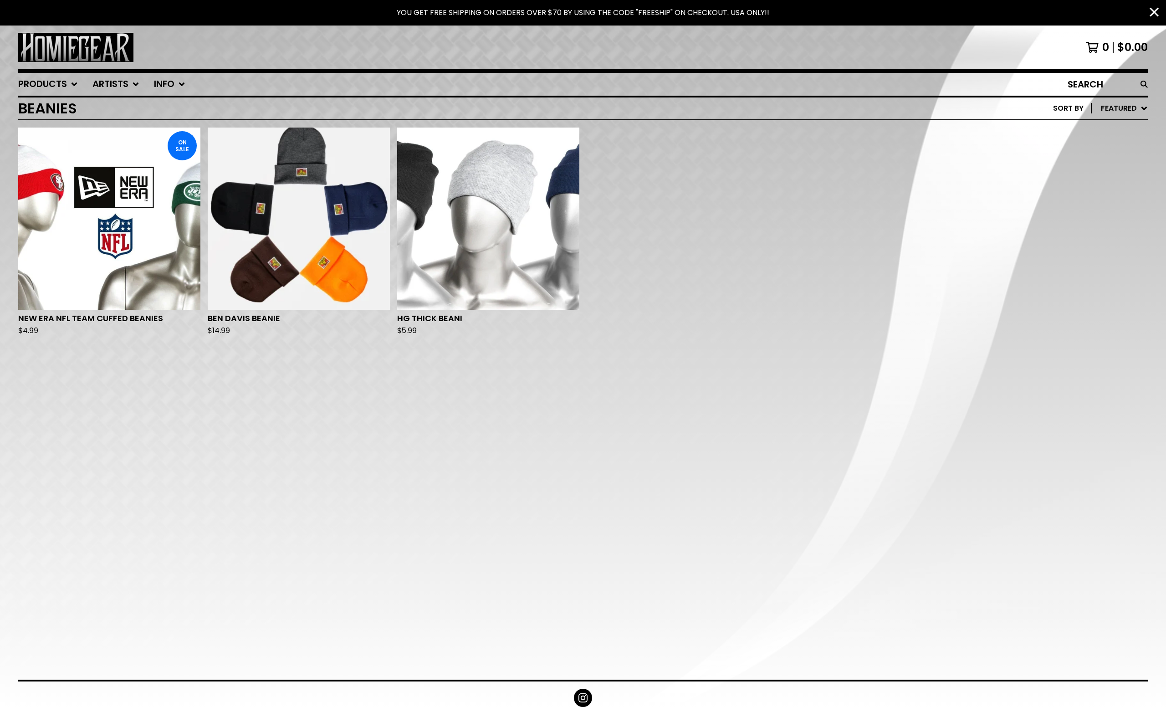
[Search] (1144, 84)
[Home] (75, 47)
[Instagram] (583, 698)
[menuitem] (48, 84)
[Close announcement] (1154, 13)
